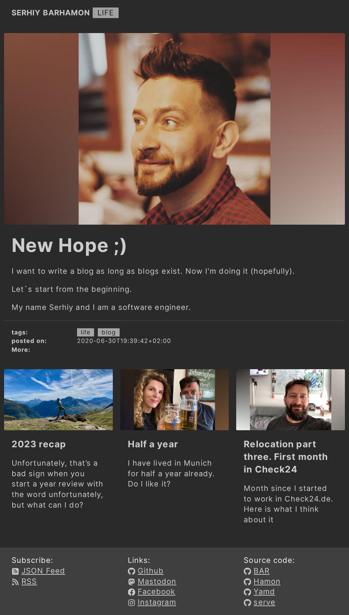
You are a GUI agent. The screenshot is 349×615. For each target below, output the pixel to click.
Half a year (153, 443)
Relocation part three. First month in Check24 (286, 456)
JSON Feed (43, 570)
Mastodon (157, 581)
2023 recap (39, 443)
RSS (29, 581)
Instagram (157, 602)
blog (109, 332)
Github (151, 570)
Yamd (264, 591)
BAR (261, 570)
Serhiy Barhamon (51, 12)
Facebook (157, 591)
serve (264, 602)
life (105, 12)
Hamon (267, 581)
